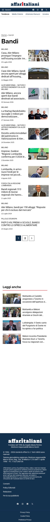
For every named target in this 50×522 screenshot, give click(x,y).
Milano (4, 49)
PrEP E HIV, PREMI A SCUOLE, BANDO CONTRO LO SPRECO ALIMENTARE (20, 224)
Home (4, 35)
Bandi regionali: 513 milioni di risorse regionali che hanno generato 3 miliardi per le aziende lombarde (13, 192)
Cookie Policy (25, 516)
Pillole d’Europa (9, 219)
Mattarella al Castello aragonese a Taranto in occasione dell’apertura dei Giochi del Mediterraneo (34, 299)
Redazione (7, 492)
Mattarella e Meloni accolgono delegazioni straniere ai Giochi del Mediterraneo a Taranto (33, 312)
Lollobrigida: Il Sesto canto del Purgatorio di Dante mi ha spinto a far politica (34, 326)
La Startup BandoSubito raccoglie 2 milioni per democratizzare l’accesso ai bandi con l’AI (13, 114)
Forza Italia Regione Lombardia (11, 184)
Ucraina (46, 14)
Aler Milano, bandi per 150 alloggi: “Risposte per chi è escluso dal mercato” (23, 208)
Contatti (6, 484)
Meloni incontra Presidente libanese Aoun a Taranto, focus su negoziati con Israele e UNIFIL (34, 339)
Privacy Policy (25, 512)
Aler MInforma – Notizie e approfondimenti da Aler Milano (13, 87)
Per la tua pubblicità (11, 496)
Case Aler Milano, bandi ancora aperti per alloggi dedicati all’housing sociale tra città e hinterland (13, 74)
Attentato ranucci (33, 14)
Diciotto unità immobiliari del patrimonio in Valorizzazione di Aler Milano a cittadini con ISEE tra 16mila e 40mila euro (14, 136)
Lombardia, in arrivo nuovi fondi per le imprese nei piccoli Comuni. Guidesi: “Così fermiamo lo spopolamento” (12, 172)
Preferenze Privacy (25, 520)
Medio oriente (17, 14)
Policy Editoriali (9, 488)
